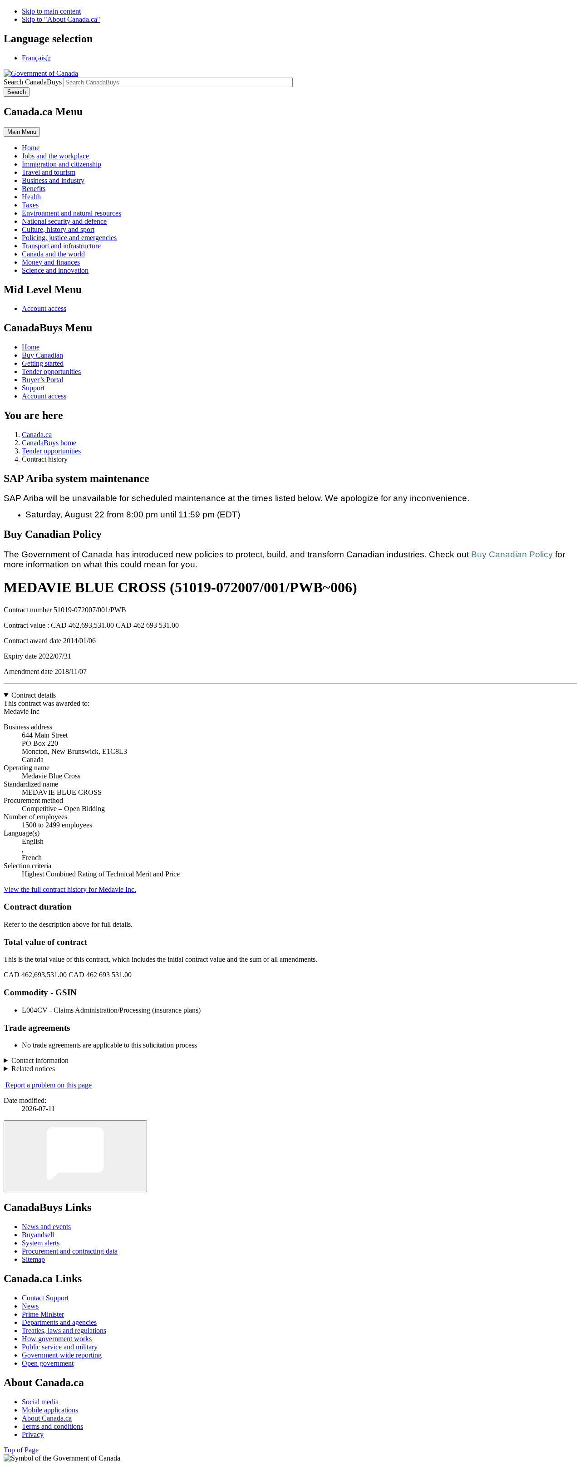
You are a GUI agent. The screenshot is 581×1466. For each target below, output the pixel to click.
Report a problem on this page (48, 1085)
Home (30, 347)
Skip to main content (51, 11)
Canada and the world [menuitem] (53, 254)
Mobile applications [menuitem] (50, 1410)
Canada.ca (37, 434)
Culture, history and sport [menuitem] (58, 229)
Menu (21, 131)
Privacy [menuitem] (33, 1434)
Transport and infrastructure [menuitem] (61, 246)
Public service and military (60, 1347)
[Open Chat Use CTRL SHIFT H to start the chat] (75, 1156)
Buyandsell (38, 1235)
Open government (48, 1363)
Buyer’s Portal (42, 380)
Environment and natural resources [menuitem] (71, 213)
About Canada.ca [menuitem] (47, 1418)
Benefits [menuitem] (33, 188)
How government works (57, 1339)
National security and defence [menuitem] (64, 221)
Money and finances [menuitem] (51, 262)
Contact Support (45, 1298)
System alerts (40, 1243)
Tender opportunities (51, 371)
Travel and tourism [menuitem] (48, 172)
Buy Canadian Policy (512, 554)
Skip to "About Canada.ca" (61, 19)
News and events (46, 1226)
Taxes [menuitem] (30, 205)
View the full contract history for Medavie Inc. (70, 889)
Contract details (33, 695)
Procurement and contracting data (70, 1251)
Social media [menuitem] (40, 1402)
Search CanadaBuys (33, 82)
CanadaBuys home (49, 443)
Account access (44, 308)
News (30, 1306)
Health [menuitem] (31, 197)
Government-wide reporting (62, 1355)
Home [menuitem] (30, 148)
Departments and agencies (59, 1322)
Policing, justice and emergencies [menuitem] (69, 237)
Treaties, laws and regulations (64, 1330)
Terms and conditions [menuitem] (52, 1426)
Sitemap (33, 1259)
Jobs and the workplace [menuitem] (55, 156)
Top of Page (21, 1450)
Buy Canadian (42, 355)
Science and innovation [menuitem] (55, 270)
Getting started (43, 363)
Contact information (40, 1060)
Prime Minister (43, 1314)
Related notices (33, 1068)
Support (33, 388)
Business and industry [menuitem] (53, 180)
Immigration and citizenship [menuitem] (61, 164)
